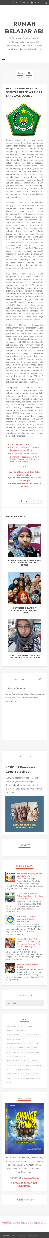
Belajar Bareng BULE (16, 1043)
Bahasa (10, 1030)
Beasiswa (20, 1030)
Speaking (18, 1078)
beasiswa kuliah (34, 1035)
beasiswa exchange (15, 1035)
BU (38, 1043)
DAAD (9, 1048)
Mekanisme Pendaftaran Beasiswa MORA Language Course (24, 610)
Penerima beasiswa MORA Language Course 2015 (24, 448)
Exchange (19, 1048)
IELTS (36, 1048)
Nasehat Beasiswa (33, 1065)
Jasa (9, 1052)
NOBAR (10, 1069)
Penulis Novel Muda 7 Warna (23, 453)
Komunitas (18, 1052)
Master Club (20, 1056)
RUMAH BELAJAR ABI (24, 27)
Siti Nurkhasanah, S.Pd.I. (18, 444)
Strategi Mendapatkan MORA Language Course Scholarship (24, 656)
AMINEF (30, 1026)
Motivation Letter (14, 1065)
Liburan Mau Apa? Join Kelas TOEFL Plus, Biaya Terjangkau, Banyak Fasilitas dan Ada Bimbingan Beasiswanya (30, 944)
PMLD (30, 1074)
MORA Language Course (17, 1061)
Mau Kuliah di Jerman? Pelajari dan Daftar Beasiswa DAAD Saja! (30, 896)
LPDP (9, 1056)
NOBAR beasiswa (22, 1069)
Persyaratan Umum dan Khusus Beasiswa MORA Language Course (24, 563)
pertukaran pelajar (15, 1074)
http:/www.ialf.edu (31, 319)
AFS (22, 1026)
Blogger (29, 1200)
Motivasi (34, 1061)
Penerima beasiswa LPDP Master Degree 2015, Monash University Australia (24, 459)
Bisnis (30, 1043)
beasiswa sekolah (14, 1039)
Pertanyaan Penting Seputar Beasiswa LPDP (30, 874)
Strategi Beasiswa (33, 1078)
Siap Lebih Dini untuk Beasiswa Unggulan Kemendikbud (26, 918)
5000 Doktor (12, 1026)
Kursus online (33, 1052)
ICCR (28, 1048)
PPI (37, 1074)
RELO (9, 1078)
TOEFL (9, 1082)
